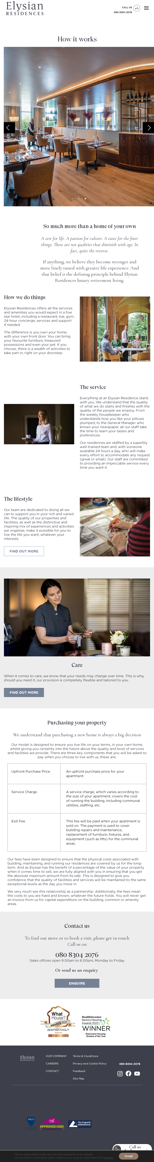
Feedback (79, 1071)
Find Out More (24, 551)
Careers (52, 1063)
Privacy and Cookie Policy (89, 1063)
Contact (52, 1071)
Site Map (78, 1078)
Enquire (77, 983)
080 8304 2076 (123, 12)
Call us (135, 1149)
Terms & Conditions (85, 1056)
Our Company (56, 1056)
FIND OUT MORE (24, 692)
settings (108, 1158)
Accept (129, 1156)
